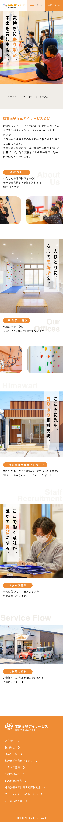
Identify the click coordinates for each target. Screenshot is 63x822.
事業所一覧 (16, 320)
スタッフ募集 (18, 585)
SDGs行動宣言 (13, 780)
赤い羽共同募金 (14, 800)
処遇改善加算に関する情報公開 (23, 787)
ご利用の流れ (18, 671)
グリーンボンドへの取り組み (21, 794)
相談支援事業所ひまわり (25, 464)
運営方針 (16, 172)
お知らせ (10, 747)
